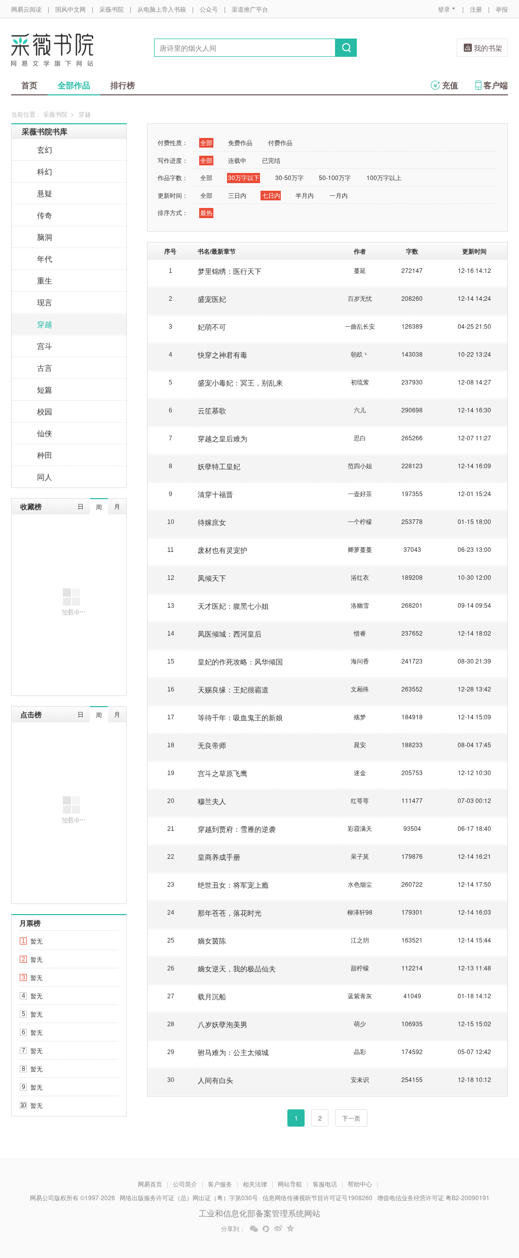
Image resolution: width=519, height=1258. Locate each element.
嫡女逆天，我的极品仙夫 (237, 968)
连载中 (237, 160)
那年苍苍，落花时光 (230, 912)
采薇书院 (111, 9)
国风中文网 (70, 9)
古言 (44, 367)
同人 (44, 476)
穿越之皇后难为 (222, 438)
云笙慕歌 (212, 410)
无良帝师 (212, 745)
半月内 (304, 195)
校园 (44, 411)
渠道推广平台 (250, 9)
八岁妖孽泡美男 (222, 1024)
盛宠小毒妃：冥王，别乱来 (240, 382)
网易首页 (150, 1183)
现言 (44, 302)
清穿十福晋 (215, 494)
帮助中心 (360, 1183)
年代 (44, 258)
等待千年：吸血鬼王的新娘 (240, 717)
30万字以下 (244, 177)
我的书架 (488, 48)
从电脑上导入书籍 (161, 9)
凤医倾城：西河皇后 (230, 633)
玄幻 (44, 149)
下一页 (351, 1117)
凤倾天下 (212, 578)
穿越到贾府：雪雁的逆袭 (237, 829)
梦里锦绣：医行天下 (230, 271)
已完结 (271, 160)
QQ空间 (290, 1229)
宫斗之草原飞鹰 (222, 773)
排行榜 (122, 85)
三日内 (237, 195)
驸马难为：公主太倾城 (233, 1052)
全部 (206, 142)
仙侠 (44, 433)
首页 (29, 85)
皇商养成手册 (219, 857)
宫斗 (44, 345)
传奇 (44, 214)
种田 (44, 454)
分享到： (233, 1229)
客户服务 (220, 1183)
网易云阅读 (26, 9)
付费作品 (280, 142)
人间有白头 (215, 1080)
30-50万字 (289, 177)
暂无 (36, 940)
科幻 (44, 171)
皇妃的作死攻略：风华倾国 (240, 661)
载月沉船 (212, 996)
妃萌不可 (212, 327)
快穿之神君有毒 (222, 355)
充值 (450, 85)
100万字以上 (383, 177)
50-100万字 (335, 177)
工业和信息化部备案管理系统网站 (259, 1213)
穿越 (44, 324)
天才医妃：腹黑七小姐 (233, 606)
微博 (278, 1229)
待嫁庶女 (212, 522)
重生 (44, 280)
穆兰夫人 (212, 801)
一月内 (338, 195)
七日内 (271, 195)
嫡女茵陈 (212, 940)
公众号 (209, 9)
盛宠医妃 (212, 299)
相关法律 (255, 1183)
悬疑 (44, 193)
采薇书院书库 (44, 131)
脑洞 (44, 236)
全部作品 (74, 85)
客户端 (496, 85)
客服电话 (325, 1183)
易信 (266, 1229)
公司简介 (185, 1183)
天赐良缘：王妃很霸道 (233, 689)
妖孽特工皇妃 (219, 466)
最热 (206, 212)
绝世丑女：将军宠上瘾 (233, 885)
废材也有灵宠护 (222, 550)
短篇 (44, 389)
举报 (502, 9)
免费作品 (240, 142)
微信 (254, 1229)
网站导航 (290, 1183)
